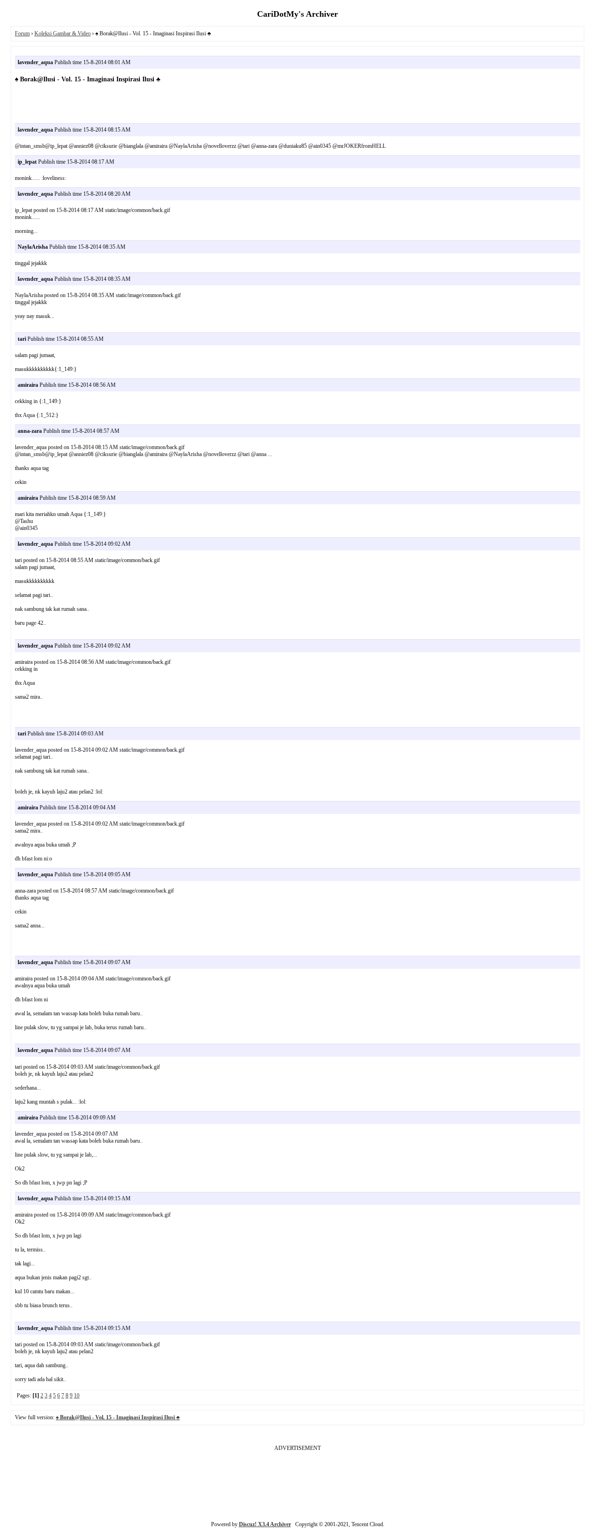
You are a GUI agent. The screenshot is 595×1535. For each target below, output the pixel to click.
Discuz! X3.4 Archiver (265, 1524)
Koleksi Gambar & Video (62, 33)
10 (76, 1395)
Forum (22, 33)
